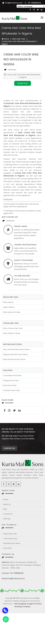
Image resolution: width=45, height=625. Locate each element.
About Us (7, 504)
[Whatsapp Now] (6, 619)
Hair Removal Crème (11, 543)
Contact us (9, 448)
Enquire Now (22, 83)
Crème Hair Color (10, 538)
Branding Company (22, 606)
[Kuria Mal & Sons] (14, 17)
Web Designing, (20, 604)
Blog (5, 509)
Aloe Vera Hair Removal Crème (16, 349)
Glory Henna (8, 302)
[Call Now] (5, 610)
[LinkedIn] (41, 10)
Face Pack (7, 548)
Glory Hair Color (19, 39)
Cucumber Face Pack (12, 375)
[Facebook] (30, 10)
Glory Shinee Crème (11, 333)
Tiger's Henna (9, 307)
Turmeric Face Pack (11, 390)
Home (6, 39)
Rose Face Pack (9, 385)
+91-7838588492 (34, 3)
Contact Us (8, 514)
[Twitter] (37, 10)
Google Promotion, (34, 604)
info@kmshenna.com (13, 3)
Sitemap (6, 519)
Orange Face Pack (11, 380)
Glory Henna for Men (11, 312)
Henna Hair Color (10, 534)
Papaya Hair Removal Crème (15, 354)
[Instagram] (34, 10)
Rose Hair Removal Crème (14, 359)
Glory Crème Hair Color (13, 328)
